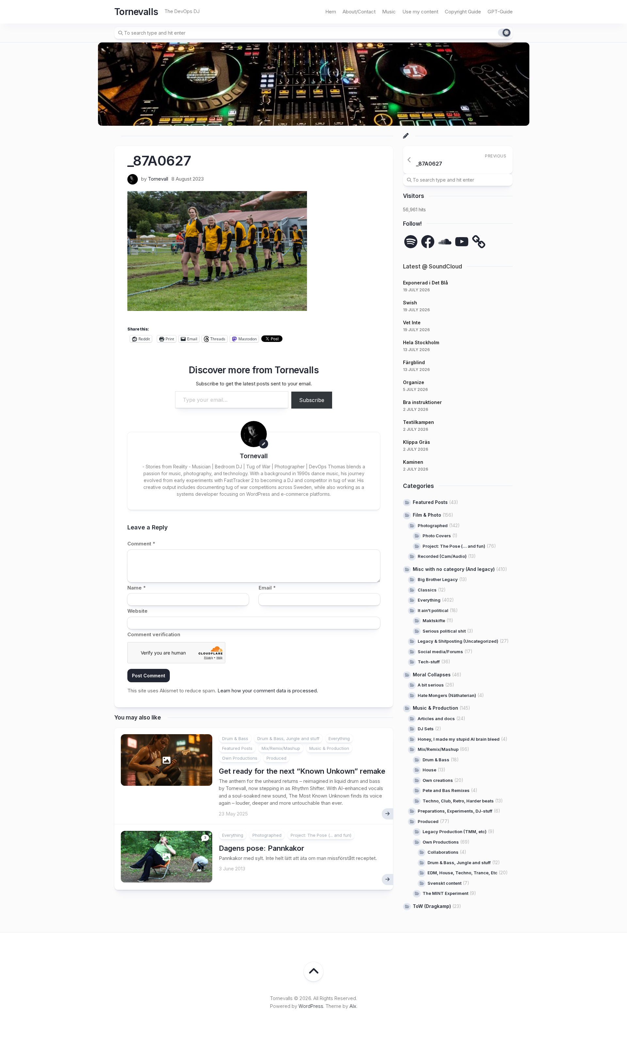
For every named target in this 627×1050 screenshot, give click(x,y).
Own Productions (239, 758)
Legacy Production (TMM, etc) (455, 831)
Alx (352, 1006)
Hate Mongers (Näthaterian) (447, 695)
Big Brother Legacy (438, 579)
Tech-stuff (429, 661)
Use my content (420, 11)
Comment (141, 544)
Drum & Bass (235, 738)
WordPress (310, 1006)
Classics (427, 589)
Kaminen (413, 462)
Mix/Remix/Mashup (281, 748)
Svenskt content (444, 883)
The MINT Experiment (445, 893)
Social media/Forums (440, 651)
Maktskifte (434, 620)
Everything (339, 738)
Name (136, 588)
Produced (276, 758)
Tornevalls (136, 11)
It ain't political (433, 610)
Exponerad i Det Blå (425, 282)
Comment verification (153, 634)
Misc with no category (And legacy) (454, 569)
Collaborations (442, 852)
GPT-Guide (500, 11)
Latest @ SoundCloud (432, 266)
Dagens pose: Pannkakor (261, 848)
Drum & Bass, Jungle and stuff (288, 738)
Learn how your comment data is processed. (267, 690)
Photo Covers (437, 535)
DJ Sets (426, 728)
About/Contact (359, 11)
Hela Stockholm (421, 342)
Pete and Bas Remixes (446, 790)
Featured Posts (237, 748)
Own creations (438, 780)
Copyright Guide (463, 11)
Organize (413, 382)
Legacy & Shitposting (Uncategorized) (458, 641)
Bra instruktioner (422, 402)
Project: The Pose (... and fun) (321, 835)
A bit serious (431, 684)
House (429, 769)
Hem (330, 11)
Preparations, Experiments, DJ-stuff (455, 811)
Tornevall (158, 179)
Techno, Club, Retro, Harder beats (458, 800)
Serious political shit (444, 631)
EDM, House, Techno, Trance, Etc (462, 872)
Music (389, 11)
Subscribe (311, 400)
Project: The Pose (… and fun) (454, 546)
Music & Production (329, 748)
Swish (410, 302)
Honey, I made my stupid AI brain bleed (459, 739)
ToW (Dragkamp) (432, 906)
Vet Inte (412, 322)
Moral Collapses (432, 674)
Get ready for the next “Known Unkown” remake (302, 771)
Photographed (266, 835)
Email (267, 588)
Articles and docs (436, 718)
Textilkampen (418, 422)
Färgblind (414, 362)
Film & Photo (427, 515)
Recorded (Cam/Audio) (442, 556)
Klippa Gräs (416, 442)
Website (137, 611)
